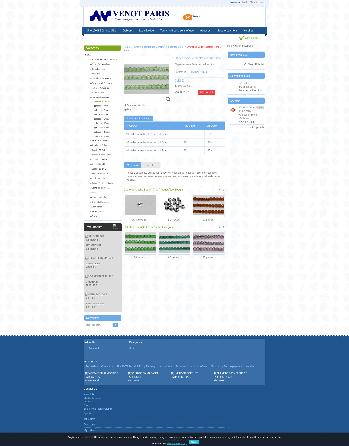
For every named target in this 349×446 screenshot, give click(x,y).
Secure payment (227, 30)
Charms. (95, 216)
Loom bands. (97, 207)
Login (245, 2)
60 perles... (208, 219)
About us (205, 30)
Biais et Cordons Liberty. (102, 183)
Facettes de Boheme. (153, 46)
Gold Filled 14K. (99, 169)
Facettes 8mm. (102, 119)
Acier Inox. (96, 74)
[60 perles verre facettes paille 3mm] (210, 47)
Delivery (128, 30)
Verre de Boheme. (99, 141)
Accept (194, 442)
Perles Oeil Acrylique (101, 64)
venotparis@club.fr (101, 409)
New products (238, 54)
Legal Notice (146, 30)
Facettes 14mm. (103, 132)
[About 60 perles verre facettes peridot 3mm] (233, 83)
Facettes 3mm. (176, 46)
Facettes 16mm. (103, 136)
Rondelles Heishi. (99, 69)
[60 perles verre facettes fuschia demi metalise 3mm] (208, 243)
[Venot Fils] (129, 16)
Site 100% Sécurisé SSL (101, 30)
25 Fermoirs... (140, 219)
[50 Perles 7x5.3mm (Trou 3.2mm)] (174, 205)
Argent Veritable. (99, 164)
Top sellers (89, 419)
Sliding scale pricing (138, 118)
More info (132, 165)
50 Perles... (174, 219)
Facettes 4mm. (102, 106)
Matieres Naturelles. (101, 88)
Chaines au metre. (99, 159)
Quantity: (180, 92)
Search (196, 16)
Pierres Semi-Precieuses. (103, 83)
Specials (235, 100)
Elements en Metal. (100, 174)
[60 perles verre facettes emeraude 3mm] (140, 243)
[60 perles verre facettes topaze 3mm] (208, 205)
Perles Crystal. (98, 212)
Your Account (257, 2)
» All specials (257, 127)
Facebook (94, 348)
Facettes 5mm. (102, 110)
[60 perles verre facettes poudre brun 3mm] (221, 47)
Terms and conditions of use (177, 30)
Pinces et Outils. (99, 197)
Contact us (107, 366)
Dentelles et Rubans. (101, 188)
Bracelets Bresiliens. (101, 202)
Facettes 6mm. (102, 115)
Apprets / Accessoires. (101, 155)
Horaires (248, 30)
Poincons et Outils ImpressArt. (105, 60)
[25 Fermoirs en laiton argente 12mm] (140, 205)
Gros (136, 46)
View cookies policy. (177, 443)
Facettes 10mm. (103, 123)
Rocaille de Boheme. (101, 145)
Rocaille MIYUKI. (99, 150)
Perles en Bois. (98, 93)
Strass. (94, 193)
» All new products (253, 64)
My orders (89, 430)
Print (130, 109)
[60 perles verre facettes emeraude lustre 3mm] (174, 243)
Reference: (181, 72)
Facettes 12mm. (103, 128)
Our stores (89, 424)
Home (127, 46)
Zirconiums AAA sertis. (102, 79)
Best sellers (92, 366)
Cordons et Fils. (98, 178)
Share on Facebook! (138, 105)
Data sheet (151, 165)
